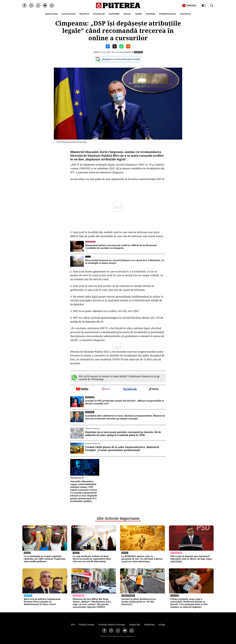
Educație (138, 52)
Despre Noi (134, 624)
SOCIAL (127, 14)
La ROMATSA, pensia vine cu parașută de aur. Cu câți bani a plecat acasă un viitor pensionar (141, 559)
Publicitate (149, 624)
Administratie (128, 596)
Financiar (99, 14)
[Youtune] (45, 5)
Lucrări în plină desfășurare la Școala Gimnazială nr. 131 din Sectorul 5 (138, 602)
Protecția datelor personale (111, 624)
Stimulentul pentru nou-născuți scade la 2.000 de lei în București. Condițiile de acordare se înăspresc (121, 247)
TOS (73, 624)
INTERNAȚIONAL (167, 14)
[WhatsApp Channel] (52, 5)
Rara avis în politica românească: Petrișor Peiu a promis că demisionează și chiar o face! (42, 602)
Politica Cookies (86, 624)
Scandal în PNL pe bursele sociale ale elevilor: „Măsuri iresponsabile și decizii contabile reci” (124, 402)
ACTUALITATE (68, 14)
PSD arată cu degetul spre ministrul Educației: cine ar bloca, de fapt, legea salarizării (191, 559)
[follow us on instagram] (106, 389)
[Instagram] (31, 5)
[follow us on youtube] (82, 389)
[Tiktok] (38, 5)
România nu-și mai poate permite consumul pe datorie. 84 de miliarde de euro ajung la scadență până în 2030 (123, 434)
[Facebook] (24, 5)
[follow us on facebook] (130, 389)
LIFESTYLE (185, 14)
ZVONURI (150, 14)
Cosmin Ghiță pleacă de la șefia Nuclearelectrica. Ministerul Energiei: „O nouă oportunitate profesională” (122, 449)
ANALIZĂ (174, 596)
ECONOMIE (114, 14)
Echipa (162, 624)
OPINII (138, 14)
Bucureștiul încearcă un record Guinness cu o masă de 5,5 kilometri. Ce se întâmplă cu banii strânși (124, 262)
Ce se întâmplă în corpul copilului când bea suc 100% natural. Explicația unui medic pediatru (45, 559)
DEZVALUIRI (51, 14)
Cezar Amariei (125, 52)
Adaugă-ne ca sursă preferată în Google (120, 59)
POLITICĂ (84, 14)
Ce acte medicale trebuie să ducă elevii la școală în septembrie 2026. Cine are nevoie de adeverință (92, 559)
